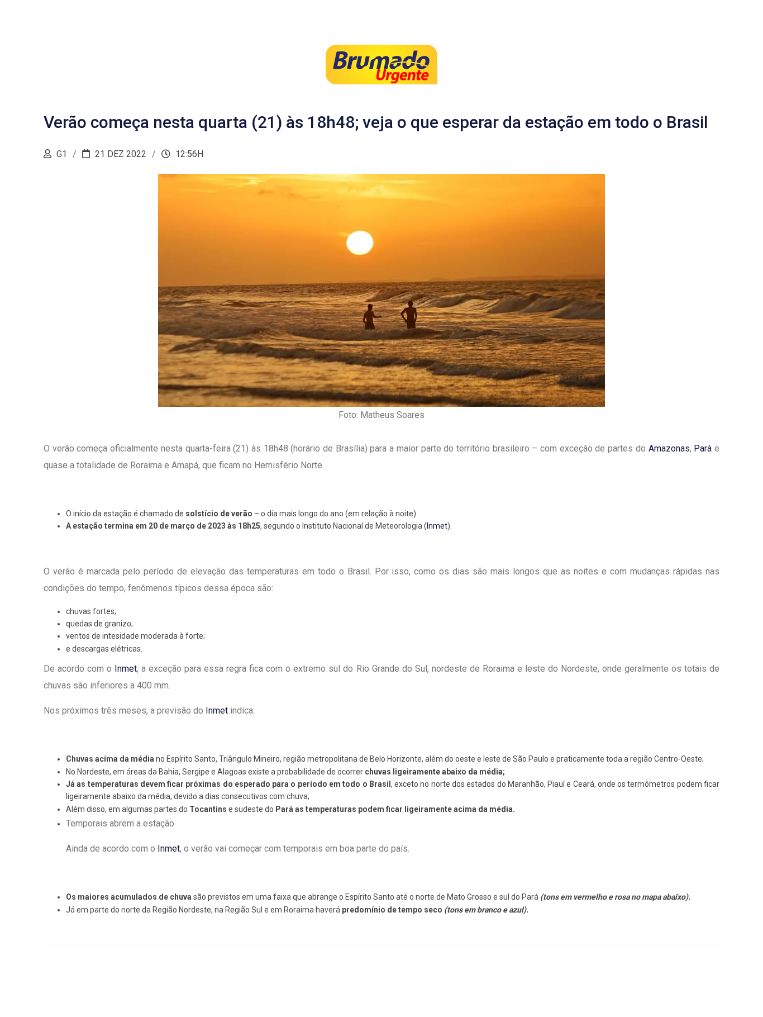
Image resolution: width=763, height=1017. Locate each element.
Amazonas (669, 448)
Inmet (437, 525)
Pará (703, 448)
